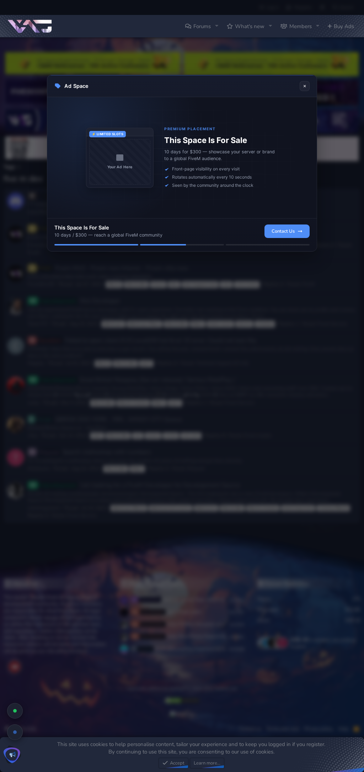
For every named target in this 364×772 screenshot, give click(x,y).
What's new (249, 26)
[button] (216, 26)
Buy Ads (344, 26)
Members (300, 26)
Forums (202, 26)
